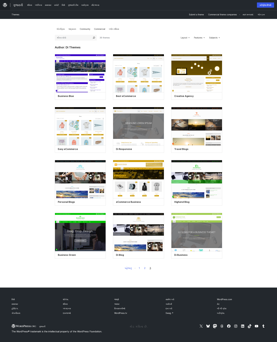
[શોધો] (94, 38)
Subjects (213, 37)
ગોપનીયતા (16, 313)
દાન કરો (169, 308)
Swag (169, 313)
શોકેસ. (66, 299)
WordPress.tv (120, 313)
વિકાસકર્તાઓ (119, 308)
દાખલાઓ (67, 313)
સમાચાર (15, 304)
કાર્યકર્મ (169, 304)
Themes (15, 14)
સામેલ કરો (170, 299)
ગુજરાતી (42, 326)
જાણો (116, 299)
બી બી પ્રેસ (221, 308)
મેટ (218, 304)
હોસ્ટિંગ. (15, 308)
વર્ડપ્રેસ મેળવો (265, 5)
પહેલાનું (128, 268)
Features (198, 37)
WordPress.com (224, 299)
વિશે (13, 299)
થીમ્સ (65, 304)
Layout (184, 37)
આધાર (116, 304)
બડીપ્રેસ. (221, 313)
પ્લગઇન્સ (67, 308)
